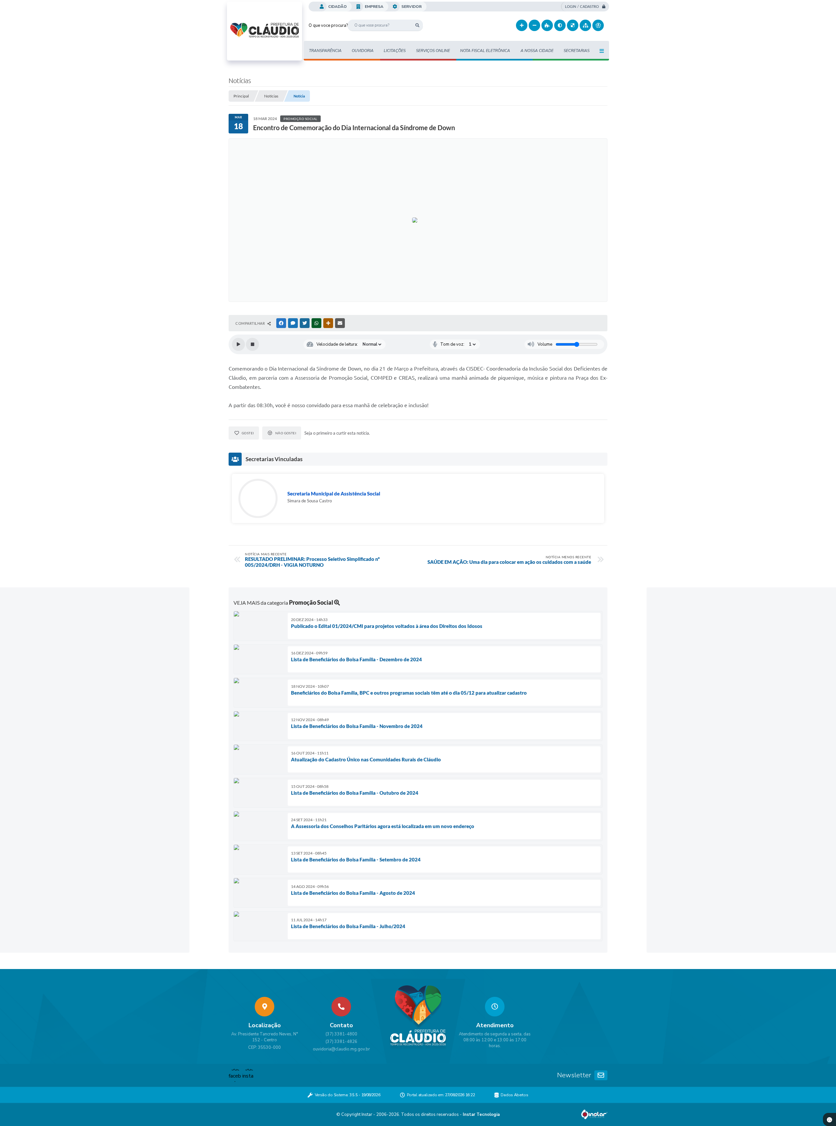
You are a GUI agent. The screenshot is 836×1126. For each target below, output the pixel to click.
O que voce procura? (328, 25)
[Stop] (252, 344)
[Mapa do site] (585, 25)
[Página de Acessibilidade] (598, 25)
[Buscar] (417, 25)
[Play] (238, 344)
